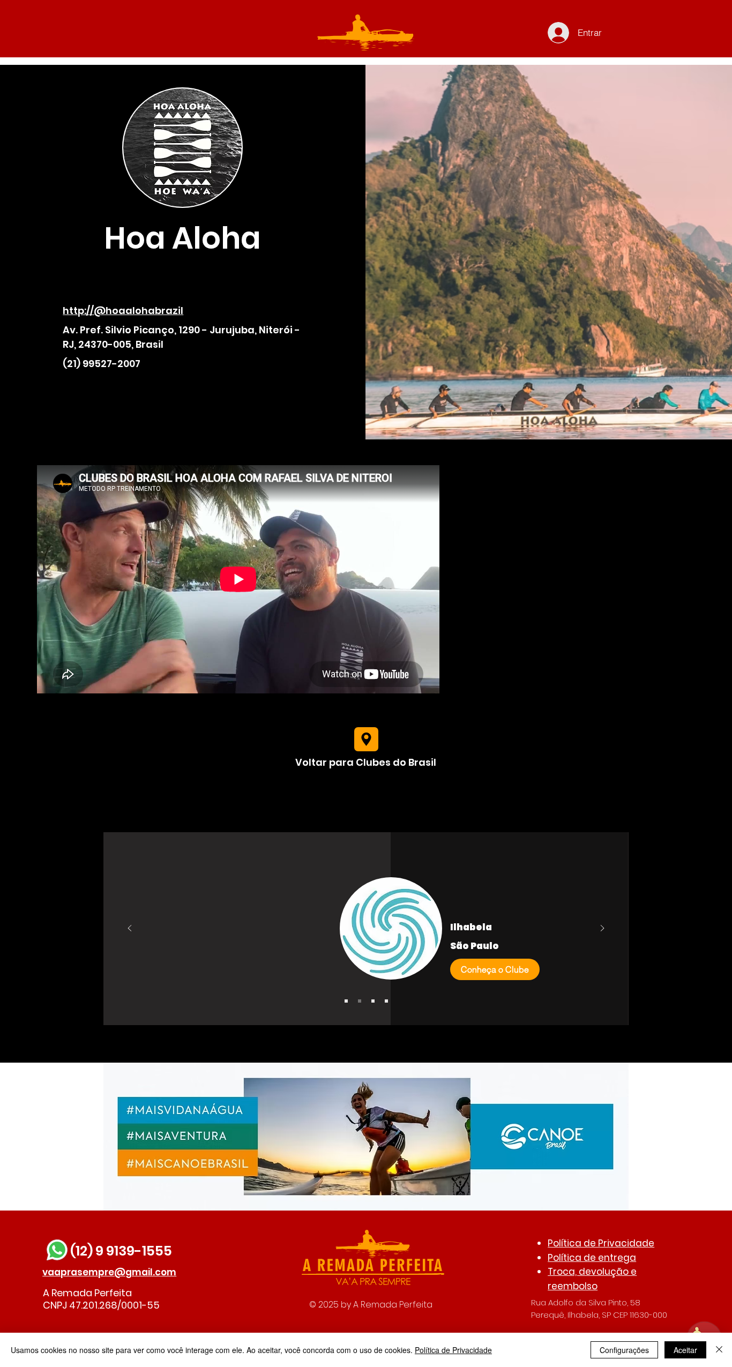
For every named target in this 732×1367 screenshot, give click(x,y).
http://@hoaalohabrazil (123, 310)
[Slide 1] (346, 1001)
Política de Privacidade (601, 1243)
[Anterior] (129, 928)
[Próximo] (602, 928)
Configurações (624, 1349)
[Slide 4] (386, 1001)
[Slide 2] (359, 1001)
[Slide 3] (373, 1001)
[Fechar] (719, 1349)
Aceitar (685, 1349)
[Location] (366, 739)
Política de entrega (592, 1257)
